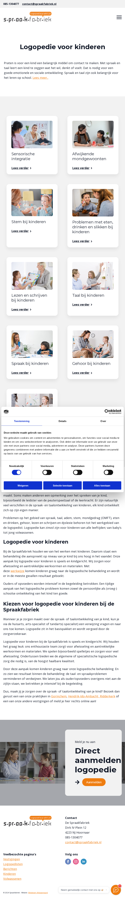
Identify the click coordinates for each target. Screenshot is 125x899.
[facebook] (68, 861)
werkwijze (17, 571)
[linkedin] (84, 861)
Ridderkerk (107, 696)
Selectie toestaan (62, 485)
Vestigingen (11, 859)
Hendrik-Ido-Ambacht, (84, 696)
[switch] (47, 472)
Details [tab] (63, 421)
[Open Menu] (119, 17)
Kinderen (9, 874)
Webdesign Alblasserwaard (38, 893)
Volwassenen (12, 879)
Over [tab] (103, 421)
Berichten (10, 869)
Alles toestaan (102, 485)
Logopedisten (13, 864)
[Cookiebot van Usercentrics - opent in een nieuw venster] (107, 411)
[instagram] (76, 861)
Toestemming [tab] (21, 421)
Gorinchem (59, 696)
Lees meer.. (40, 78)
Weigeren (23, 485)
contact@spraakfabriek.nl (39, 4)
